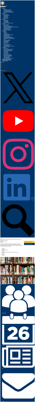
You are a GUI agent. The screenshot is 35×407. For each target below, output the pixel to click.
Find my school (6, 52)
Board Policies (6, 18)
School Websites (6, 20)
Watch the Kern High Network (8, 55)
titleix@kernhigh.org (12, 281)
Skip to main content (3, 0)
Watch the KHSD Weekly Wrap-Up (8, 58)
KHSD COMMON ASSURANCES (9, 37)
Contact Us (5, 12)
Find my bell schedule (7, 57)
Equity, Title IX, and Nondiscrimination (9, 38)
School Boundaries (6, 22)
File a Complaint (6, 51)
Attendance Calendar (6, 35)
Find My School (6, 21)
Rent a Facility (6, 53)
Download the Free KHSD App (8, 50)
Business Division (6, 24)
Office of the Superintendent (7, 9)
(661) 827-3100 (17, 262)
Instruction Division (6, 25)
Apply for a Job (6, 48)
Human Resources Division (7, 29)
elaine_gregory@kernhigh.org (14, 282)
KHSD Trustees (6, 14)
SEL (4, 43)
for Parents (5, 31)
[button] (3, 8)
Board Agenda (6, 16)
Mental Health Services (7, 40)
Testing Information (6, 45)
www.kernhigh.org (14, 283)
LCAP (5, 39)
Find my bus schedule (7, 56)
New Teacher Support (7, 46)
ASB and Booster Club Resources (8, 34)
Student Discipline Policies (7, 44)
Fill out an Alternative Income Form (8, 49)
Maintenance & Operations (9, 239)
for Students (5, 32)
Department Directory (7, 28)
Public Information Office (7, 10)
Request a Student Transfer (7, 54)
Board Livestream (6, 17)
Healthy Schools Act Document (14, 252)
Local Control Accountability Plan (8, 11)
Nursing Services (6, 41)
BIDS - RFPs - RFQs (7, 36)
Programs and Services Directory (8, 26)
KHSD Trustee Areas (7, 15)
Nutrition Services (6, 42)
